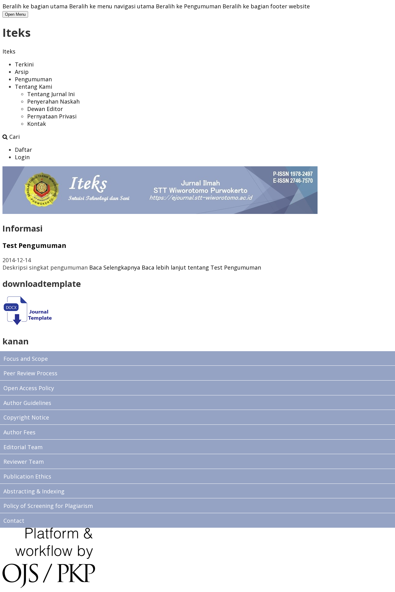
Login (22, 157)
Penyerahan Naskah (53, 101)
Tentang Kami (33, 86)
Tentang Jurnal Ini (51, 94)
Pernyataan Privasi (52, 116)
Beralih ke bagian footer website (266, 6)
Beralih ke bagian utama (35, 6)
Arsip (22, 71)
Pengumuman (33, 79)
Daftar (23, 149)
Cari (14, 136)
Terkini (24, 64)
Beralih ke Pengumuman (188, 6)
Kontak (36, 123)
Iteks (8, 51)
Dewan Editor (45, 109)
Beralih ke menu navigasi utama (111, 6)
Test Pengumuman (34, 245)
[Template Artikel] (27, 325)
